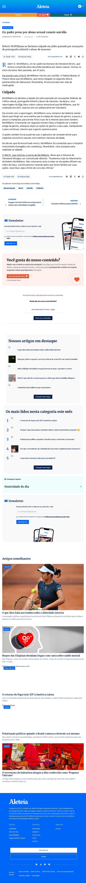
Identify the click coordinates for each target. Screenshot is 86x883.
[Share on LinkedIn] (71, 57)
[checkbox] (5, 236)
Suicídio (30, 188)
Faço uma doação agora (16, 276)
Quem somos (35, 872)
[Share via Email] (79, 57)
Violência (39, 188)
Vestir (34, 838)
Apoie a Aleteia (24, 872)
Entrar (44, 857)
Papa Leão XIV (9, 668)
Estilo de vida (13, 832)
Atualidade (6, 22)
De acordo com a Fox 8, (14, 75)
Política (6, 707)
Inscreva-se (36, 835)
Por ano (58, 829)
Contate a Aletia (24, 876)
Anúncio (35, 841)
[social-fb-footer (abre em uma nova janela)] (41, 864)
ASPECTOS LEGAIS (48, 872)
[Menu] (18, 6)
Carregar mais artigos (43, 397)
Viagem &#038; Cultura (17, 838)
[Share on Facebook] (67, 57)
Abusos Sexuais (9, 188)
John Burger (28, 36)
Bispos (6, 629)
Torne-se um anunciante (65, 872)
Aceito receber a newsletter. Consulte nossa (30, 237)
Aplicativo (35, 832)
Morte (21, 188)
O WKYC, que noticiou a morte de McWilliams (25, 155)
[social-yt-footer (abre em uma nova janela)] (37, 864)
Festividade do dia (16, 486)
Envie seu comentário (43, 318)
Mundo (6, 746)
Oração (66, 15)
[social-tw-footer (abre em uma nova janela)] (45, 864)
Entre (53, 309)
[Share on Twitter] (75, 57)
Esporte (7, 567)
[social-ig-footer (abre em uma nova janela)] (49, 864)
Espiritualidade (14, 835)
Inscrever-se (10, 243)
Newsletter (36, 829)
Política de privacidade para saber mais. (57, 517)
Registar (19, 15)
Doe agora (42, 15)
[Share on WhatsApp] (83, 57)
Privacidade (36, 876)
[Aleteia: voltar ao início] (43, 6)
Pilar (20, 104)
